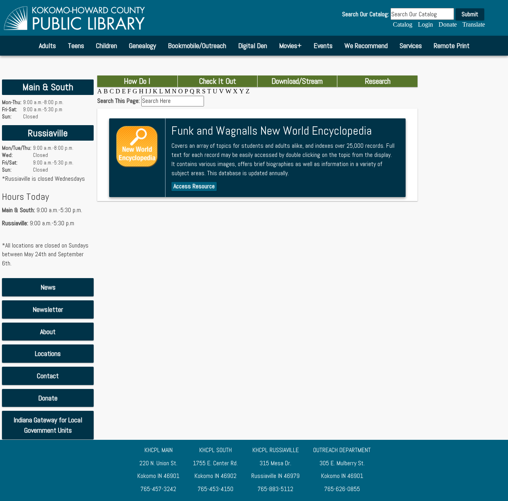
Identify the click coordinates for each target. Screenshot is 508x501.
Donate (448, 24)
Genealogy (142, 45)
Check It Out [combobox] (217, 81)
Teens (76, 45)
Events (323, 45)
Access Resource (194, 186)
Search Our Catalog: (365, 14)
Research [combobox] (378, 81)
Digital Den (252, 45)
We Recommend (366, 45)
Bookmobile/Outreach (197, 45)
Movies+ (290, 45)
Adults (47, 45)
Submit (470, 14)
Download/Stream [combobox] (297, 81)
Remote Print (452, 45)
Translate (473, 24)
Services (411, 45)
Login (425, 24)
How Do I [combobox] (137, 81)
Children (106, 45)
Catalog (402, 24)
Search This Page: (119, 101)
